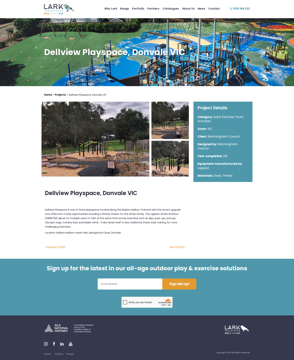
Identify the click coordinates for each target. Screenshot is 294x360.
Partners (153, 9)
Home (47, 354)
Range (124, 9)
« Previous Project (55, 247)
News (201, 9)
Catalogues (170, 9)
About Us (188, 9)
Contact (214, 9)
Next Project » (178, 247)
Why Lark (110, 9)
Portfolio (138, 9)
